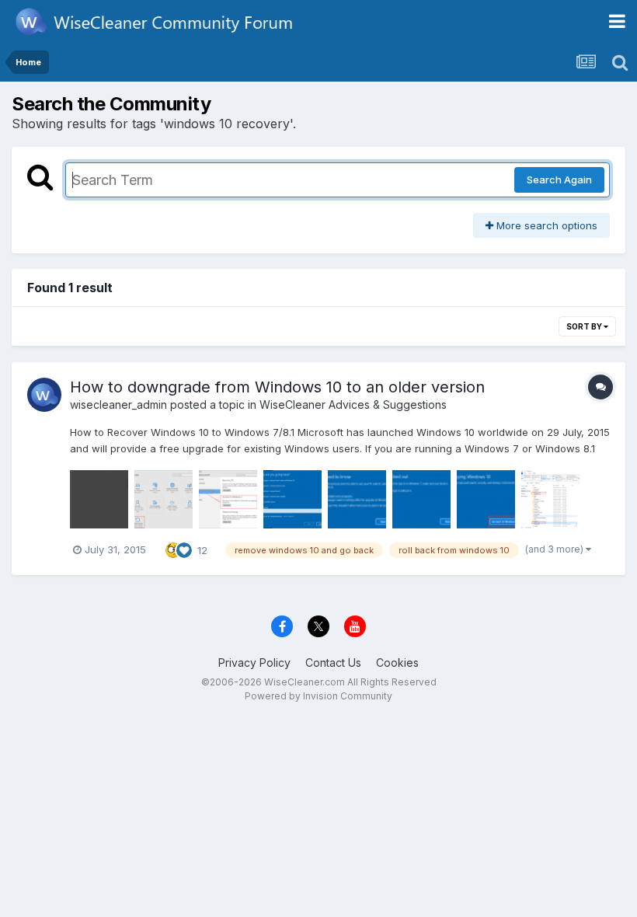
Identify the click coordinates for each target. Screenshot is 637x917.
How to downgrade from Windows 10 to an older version (277, 387)
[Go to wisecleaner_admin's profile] (44, 395)
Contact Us (333, 662)
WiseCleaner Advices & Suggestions (353, 404)
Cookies (397, 662)
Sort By (585, 326)
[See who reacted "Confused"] (173, 548)
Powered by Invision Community (318, 696)
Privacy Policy (254, 662)
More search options (545, 225)
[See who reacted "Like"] (184, 548)
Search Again (559, 179)
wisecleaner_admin (118, 404)
